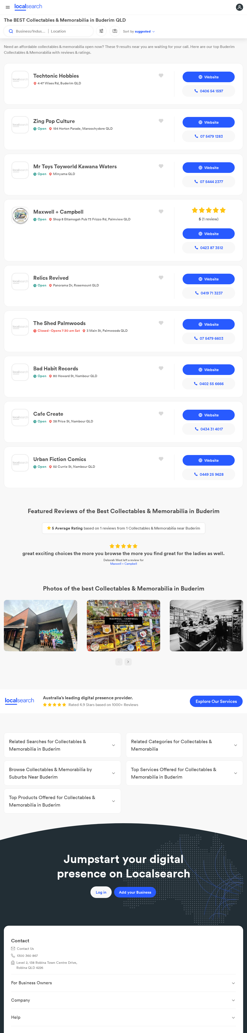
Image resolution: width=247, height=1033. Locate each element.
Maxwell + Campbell (123, 563)
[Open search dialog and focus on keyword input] (9, 31)
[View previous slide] (119, 662)
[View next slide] (128, 662)
